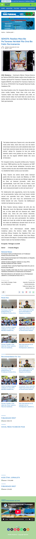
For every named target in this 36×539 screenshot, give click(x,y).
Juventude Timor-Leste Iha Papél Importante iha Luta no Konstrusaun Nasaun (17, 266)
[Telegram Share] (30, 292)
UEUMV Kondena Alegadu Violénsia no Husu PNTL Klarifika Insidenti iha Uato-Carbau (15, 262)
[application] (18, 511)
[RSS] (28, 529)
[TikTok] (24, 529)
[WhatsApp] (21, 529)
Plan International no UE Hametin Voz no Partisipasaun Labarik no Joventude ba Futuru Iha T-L (17, 274)
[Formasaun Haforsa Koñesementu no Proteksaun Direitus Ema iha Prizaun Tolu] (9, 304)
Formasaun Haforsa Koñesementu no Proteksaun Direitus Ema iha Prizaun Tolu (15, 254)
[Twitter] (11, 529)
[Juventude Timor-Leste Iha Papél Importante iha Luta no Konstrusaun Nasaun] (27, 321)
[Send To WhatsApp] (33, 292)
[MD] (7, 4)
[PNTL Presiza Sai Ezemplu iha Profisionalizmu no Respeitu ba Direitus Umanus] (27, 304)
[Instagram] (15, 529)
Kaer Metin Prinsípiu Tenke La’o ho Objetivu (8, 282)
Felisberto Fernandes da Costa (12, 47)
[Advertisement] (18, 122)
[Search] (34, 4)
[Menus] (2, 4)
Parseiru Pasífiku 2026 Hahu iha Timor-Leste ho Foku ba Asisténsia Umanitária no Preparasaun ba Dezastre (17, 270)
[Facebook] (8, 529)
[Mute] (29, 519)
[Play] (3, 519)
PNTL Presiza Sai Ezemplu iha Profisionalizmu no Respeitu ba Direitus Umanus (18, 258)
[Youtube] (18, 529)
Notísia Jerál (4, 36)
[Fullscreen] (32, 519)
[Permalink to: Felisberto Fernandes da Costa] (2, 47)
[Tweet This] (23, 292)
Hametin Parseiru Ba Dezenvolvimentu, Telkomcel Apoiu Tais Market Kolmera (29, 284)
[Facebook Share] (19, 292)
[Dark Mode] (31, 4)
